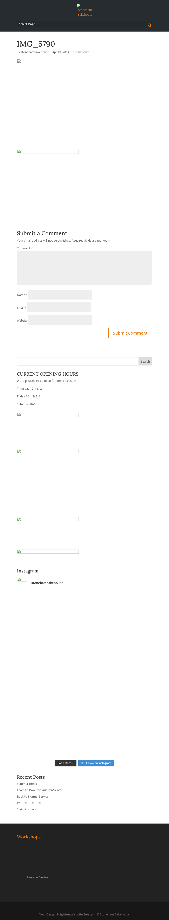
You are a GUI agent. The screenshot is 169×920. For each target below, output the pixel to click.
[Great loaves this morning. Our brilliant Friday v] (50, 694)
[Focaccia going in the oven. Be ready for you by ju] (50, 644)
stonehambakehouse (35, 52)
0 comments (81, 52)
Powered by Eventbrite (37, 877)
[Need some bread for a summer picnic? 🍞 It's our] (50, 668)
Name (22, 295)
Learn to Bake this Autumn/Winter (39, 790)
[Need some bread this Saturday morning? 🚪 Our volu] (119, 615)
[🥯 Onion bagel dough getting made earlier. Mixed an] (119, 663)
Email (22, 308)
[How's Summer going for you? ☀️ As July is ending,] (119, 721)
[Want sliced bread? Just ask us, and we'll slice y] (119, 644)
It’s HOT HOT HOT (29, 803)
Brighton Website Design (75, 914)
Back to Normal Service (32, 796)
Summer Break (27, 784)
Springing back (26, 809)
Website (22, 320)
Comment (25, 248)
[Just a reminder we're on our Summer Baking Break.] (50, 600)
